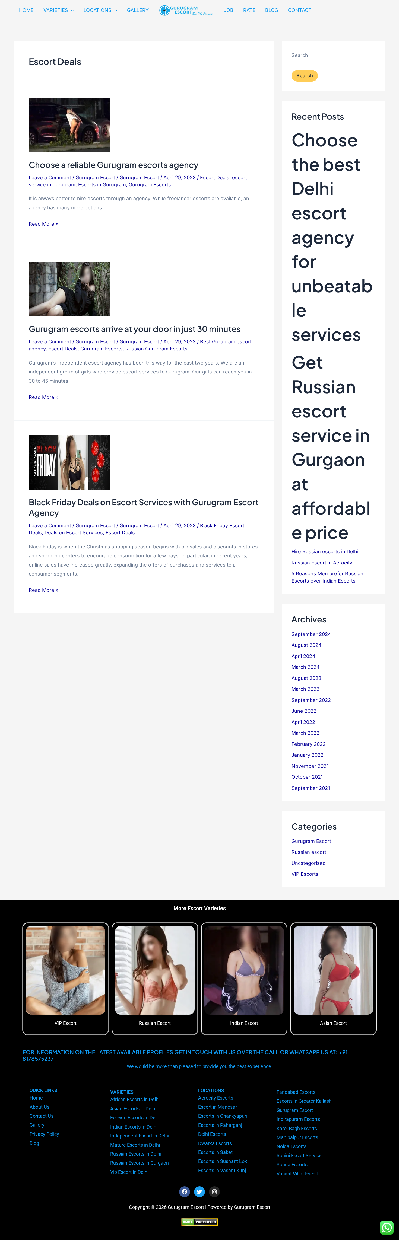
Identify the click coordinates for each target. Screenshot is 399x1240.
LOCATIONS (98, 10)
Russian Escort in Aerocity (322, 562)
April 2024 (303, 656)
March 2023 (305, 689)
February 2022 (309, 744)
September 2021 (311, 788)
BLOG (271, 10)
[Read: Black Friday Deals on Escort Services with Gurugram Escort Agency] (69, 462)
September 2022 (311, 700)
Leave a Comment (50, 177)
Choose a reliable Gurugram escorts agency (113, 164)
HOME (26, 10)
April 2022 (303, 722)
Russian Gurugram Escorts (156, 348)
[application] (71, 10)
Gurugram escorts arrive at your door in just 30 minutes (134, 329)
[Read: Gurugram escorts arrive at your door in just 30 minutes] (69, 289)
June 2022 (304, 711)
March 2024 (306, 667)
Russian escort (309, 852)
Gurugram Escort (95, 177)
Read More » (43, 223)
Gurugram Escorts (150, 184)
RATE (249, 10)
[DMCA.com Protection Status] (199, 1222)
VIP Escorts (305, 874)
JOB (228, 10)
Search (300, 55)
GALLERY (138, 10)
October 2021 (307, 777)
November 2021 (310, 766)
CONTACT (300, 10)
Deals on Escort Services (74, 532)
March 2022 (305, 733)
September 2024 (311, 634)
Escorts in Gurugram (102, 184)
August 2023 (306, 678)
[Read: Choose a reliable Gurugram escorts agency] (69, 124)
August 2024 (307, 645)
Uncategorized (309, 863)
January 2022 (308, 755)
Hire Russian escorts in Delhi (325, 551)
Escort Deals (214, 177)
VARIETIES (55, 10)
